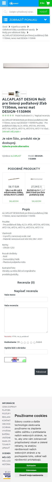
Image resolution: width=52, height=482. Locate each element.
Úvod (4, 27)
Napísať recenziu (42, 115)
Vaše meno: (10, 295)
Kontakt (6, 420)
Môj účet (7, 461)
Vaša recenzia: (11, 305)
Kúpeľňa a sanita (18, 27)
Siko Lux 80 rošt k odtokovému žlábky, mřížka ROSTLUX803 (14, 192)
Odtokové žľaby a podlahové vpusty (18, 29)
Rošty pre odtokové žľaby (13, 32)
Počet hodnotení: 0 (23, 115)
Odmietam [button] (31, 470)
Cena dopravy (9, 407)
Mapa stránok (9, 441)
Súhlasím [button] (31, 465)
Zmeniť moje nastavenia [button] (31, 475)
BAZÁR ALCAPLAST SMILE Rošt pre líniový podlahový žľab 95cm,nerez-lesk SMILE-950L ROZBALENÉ (36, 196)
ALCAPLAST (16, 156)
